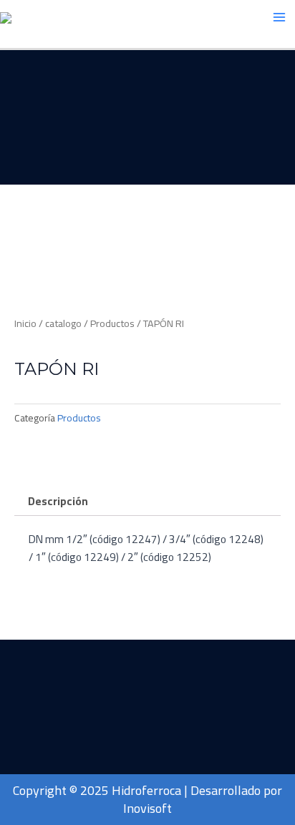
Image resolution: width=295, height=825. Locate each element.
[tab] (147, 501)
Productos (112, 323)
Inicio (25, 323)
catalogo (63, 323)
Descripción (58, 501)
